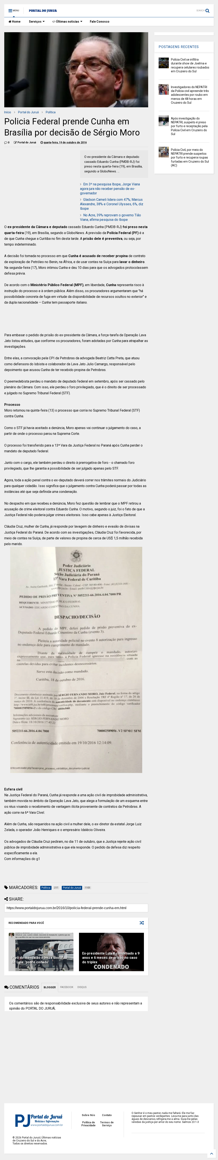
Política (51, 112)
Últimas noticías (67, 21)
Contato (107, 1115)
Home (15, 21)
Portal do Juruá (28, 112)
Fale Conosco (99, 21)
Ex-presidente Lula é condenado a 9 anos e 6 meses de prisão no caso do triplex (110, 957)
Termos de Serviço (107, 1124)
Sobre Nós (88, 1115)
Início (7, 112)
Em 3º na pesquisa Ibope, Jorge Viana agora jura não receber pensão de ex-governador (110, 188)
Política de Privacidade (88, 1124)
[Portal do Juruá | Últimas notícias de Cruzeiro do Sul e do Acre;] (43, 12)
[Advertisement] (76, 320)
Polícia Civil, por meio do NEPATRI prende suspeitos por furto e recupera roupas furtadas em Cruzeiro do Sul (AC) (190, 157)
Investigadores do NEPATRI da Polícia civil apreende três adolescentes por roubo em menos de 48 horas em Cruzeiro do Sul (190, 94)
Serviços (35, 21)
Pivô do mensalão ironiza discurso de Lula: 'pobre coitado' (39, 960)
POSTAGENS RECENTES (179, 47)
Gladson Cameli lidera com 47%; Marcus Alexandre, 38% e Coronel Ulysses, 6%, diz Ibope (111, 204)
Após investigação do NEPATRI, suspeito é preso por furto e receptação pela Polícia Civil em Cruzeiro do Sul (189, 126)
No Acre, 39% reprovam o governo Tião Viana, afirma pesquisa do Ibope (110, 217)
